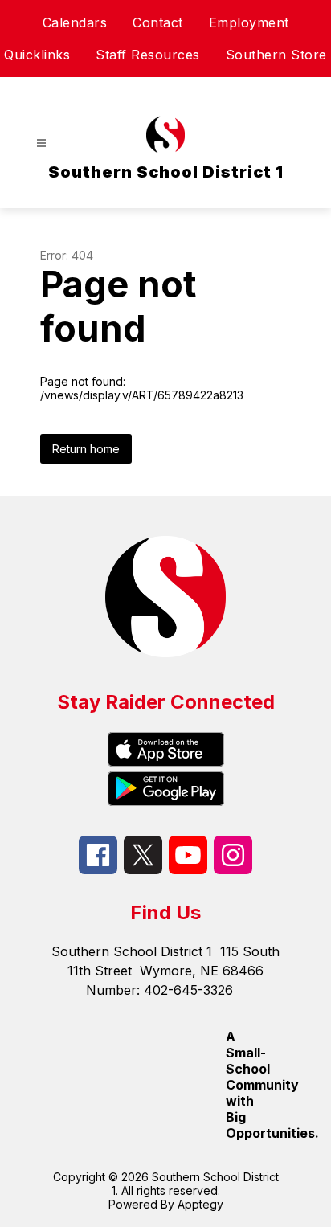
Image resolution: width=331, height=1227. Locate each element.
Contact (158, 22)
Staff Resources (148, 55)
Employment (249, 22)
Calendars (75, 22)
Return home (86, 449)
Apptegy (200, 1204)
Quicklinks (37, 55)
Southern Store (276, 55)
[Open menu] (41, 143)
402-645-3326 (188, 990)
